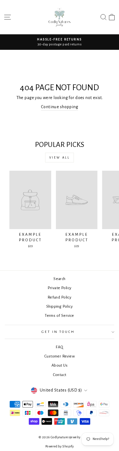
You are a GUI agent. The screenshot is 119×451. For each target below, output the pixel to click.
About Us (59, 365)
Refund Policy (59, 297)
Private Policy (60, 288)
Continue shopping (59, 107)
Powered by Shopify (59, 446)
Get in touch (58, 332)
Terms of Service (59, 315)
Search (59, 279)
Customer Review (59, 356)
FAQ (59, 347)
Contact (59, 375)
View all (59, 157)
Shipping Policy (59, 306)
